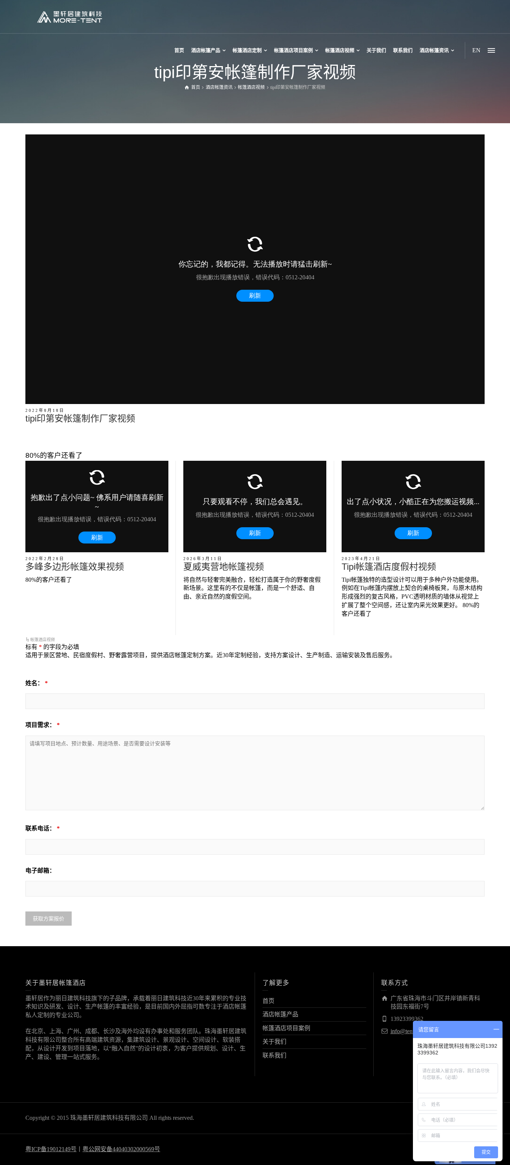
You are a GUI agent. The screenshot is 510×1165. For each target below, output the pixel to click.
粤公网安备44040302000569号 (121, 1149)
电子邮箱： (40, 870)
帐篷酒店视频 (42, 639)
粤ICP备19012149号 (51, 1149)
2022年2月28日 (45, 558)
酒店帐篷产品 (280, 1014)
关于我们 (274, 1041)
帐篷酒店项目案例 (286, 1028)
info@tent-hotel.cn (413, 1031)
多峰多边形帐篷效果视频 (74, 567)
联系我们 (274, 1055)
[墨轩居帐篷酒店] (69, 16)
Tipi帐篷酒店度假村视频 (389, 567)
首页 (268, 1001)
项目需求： (42, 725)
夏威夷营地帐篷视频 (223, 567)
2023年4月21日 (361, 558)
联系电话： (42, 828)
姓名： (36, 683)
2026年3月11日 (203, 558)
